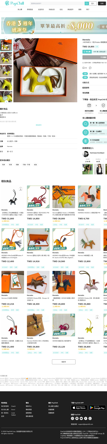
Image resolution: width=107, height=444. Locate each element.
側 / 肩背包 (4, 413)
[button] (87, 160)
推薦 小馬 (67, 385)
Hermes (40, 380)
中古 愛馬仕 (88, 383)
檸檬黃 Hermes (75, 380)
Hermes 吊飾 (41, 382)
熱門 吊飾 (93, 385)
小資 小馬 (47, 385)
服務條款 (29, 413)
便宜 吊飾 (80, 385)
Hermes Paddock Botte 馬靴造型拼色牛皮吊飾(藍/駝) (57, 378)
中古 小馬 (60, 385)
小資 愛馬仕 (73, 383)
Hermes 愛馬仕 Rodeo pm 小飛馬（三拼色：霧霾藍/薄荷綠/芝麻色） (19, 380)
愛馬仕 (46, 380)
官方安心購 (5, 409)
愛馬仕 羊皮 (59, 382)
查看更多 (39, 125)
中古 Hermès (18, 385)
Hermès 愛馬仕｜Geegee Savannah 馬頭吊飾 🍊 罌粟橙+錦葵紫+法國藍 (20, 378)
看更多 (64, 362)
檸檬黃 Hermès (94, 380)
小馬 (65, 380)
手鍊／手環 (26, 164)
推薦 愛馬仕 (96, 383)
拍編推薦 (51, 409)
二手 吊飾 (73, 385)
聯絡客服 (29, 409)
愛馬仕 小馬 (67, 382)
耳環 (10, 164)
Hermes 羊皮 (24, 382)
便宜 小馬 (40, 385)
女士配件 (10, 141)
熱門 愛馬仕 (80, 383)
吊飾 (15, 141)
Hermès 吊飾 (100, 382)
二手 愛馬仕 (57, 383)
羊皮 (61, 380)
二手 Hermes (6, 383)
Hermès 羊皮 (83, 382)
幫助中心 (29, 406)
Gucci (13, 409)
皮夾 (2, 416)
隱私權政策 (29, 416)
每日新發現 (5, 406)
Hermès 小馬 (91, 382)
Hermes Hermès (14, 382)
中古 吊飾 (100, 385)
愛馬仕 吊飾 (75, 382)
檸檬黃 (57, 380)
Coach (13, 406)
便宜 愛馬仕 (65, 383)
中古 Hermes (40, 383)
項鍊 (17, 164)
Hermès (9, 146)
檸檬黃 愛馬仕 (85, 380)
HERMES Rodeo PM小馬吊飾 (81, 378)
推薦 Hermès (26, 385)
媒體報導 (51, 413)
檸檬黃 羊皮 (103, 380)
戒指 (35, 164)
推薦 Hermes (49, 383)
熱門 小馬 (54, 385)
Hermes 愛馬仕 (4, 382)
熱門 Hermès (9, 385)
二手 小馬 (34, 385)
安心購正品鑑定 (53, 406)
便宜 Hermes (14, 383)
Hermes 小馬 (32, 382)
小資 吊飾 (86, 385)
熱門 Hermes (32, 383)
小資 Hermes (23, 383)
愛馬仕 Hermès (50, 382)
